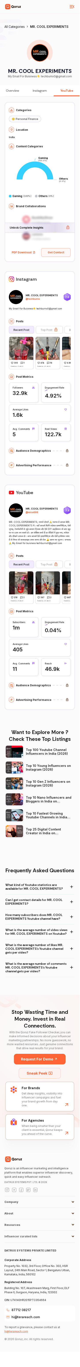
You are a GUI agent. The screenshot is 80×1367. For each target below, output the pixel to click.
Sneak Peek (37, 1073)
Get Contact (56, 252)
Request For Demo (37, 1059)
